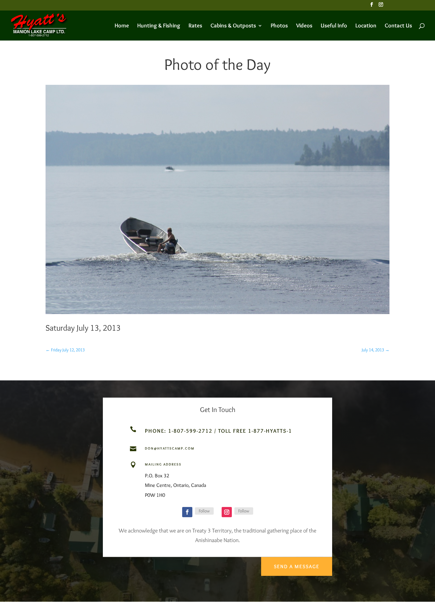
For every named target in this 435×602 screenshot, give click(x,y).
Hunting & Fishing (158, 26)
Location (365, 26)
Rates (195, 26)
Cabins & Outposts (233, 26)
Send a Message (296, 566)
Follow (204, 511)
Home (122, 26)
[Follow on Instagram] (227, 512)
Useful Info (334, 26)
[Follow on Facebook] (187, 512)
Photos (279, 26)
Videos (304, 26)
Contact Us (398, 26)
